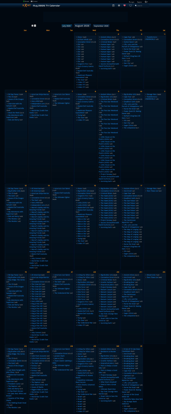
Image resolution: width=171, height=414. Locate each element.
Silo (125, 61)
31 (141, 346)
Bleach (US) (151, 275)
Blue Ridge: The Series (16, 280)
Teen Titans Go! (152, 191)
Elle (79, 44)
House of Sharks (37, 387)
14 (72, 186)
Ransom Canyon (106, 289)
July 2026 (67, 26)
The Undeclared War (61, 293)
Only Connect (36, 258)
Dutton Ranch (129, 42)
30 (117, 346)
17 (141, 186)
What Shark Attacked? (109, 382)
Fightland (127, 376)
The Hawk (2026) (107, 196)
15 (95, 186)
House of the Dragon (16, 99)
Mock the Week (14, 113)
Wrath (80, 397)
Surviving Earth (106, 68)
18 (164, 186)
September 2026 (101, 26)
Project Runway (106, 174)
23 (118, 272)
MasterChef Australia (85, 71)
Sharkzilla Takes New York (133, 399)
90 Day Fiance (13, 94)
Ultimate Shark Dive (108, 389)
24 (141, 272)
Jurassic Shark (59, 356)
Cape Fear (127, 37)
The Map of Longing (131, 229)
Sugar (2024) (128, 66)
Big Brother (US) (107, 97)
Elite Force (81, 287)
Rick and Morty (13, 120)
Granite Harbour (107, 282)
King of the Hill (36, 304)
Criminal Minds (106, 42)
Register (139, 2)
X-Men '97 (81, 82)
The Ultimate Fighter (62, 103)
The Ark (80, 356)
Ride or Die (82, 219)
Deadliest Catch (129, 102)
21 (72, 272)
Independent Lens (38, 104)
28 (71, 346)
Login (133, 2)
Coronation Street (84, 42)
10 (141, 91)
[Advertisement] (85, 17)
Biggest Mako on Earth (39, 390)
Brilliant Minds (83, 39)
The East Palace (129, 201)
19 (26, 272)
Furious (34, 366)
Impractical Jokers (107, 285)
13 (49, 186)
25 (164, 272)
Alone (80, 37)
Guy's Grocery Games (86, 66)
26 (25, 346)
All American (36, 188)
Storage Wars (152, 94)
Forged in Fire (83, 64)
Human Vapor (106, 44)
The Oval (81, 80)
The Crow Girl (36, 284)
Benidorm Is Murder (108, 351)
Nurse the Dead (130, 49)
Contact (34, 1)
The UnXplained (130, 128)
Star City (127, 63)
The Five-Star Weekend (109, 102)
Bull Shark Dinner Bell (39, 385)
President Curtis (14, 384)
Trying (80, 115)
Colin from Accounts (38, 356)
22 (94, 272)
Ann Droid (127, 191)
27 (48, 346)
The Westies (12, 219)
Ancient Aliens (106, 37)
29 (95, 346)
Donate (26, 1)
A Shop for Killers (84, 275)
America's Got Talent (62, 94)
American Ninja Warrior (40, 94)
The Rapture (12, 386)
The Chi (11, 97)
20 (48, 272)
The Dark (11, 196)
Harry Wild (35, 101)
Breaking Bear (129, 282)
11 (164, 91)
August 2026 (82, 25)
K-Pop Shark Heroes (15, 391)
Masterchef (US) (83, 207)
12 (26, 186)
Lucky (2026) (82, 203)
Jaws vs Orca (58, 358)
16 (118, 186)
